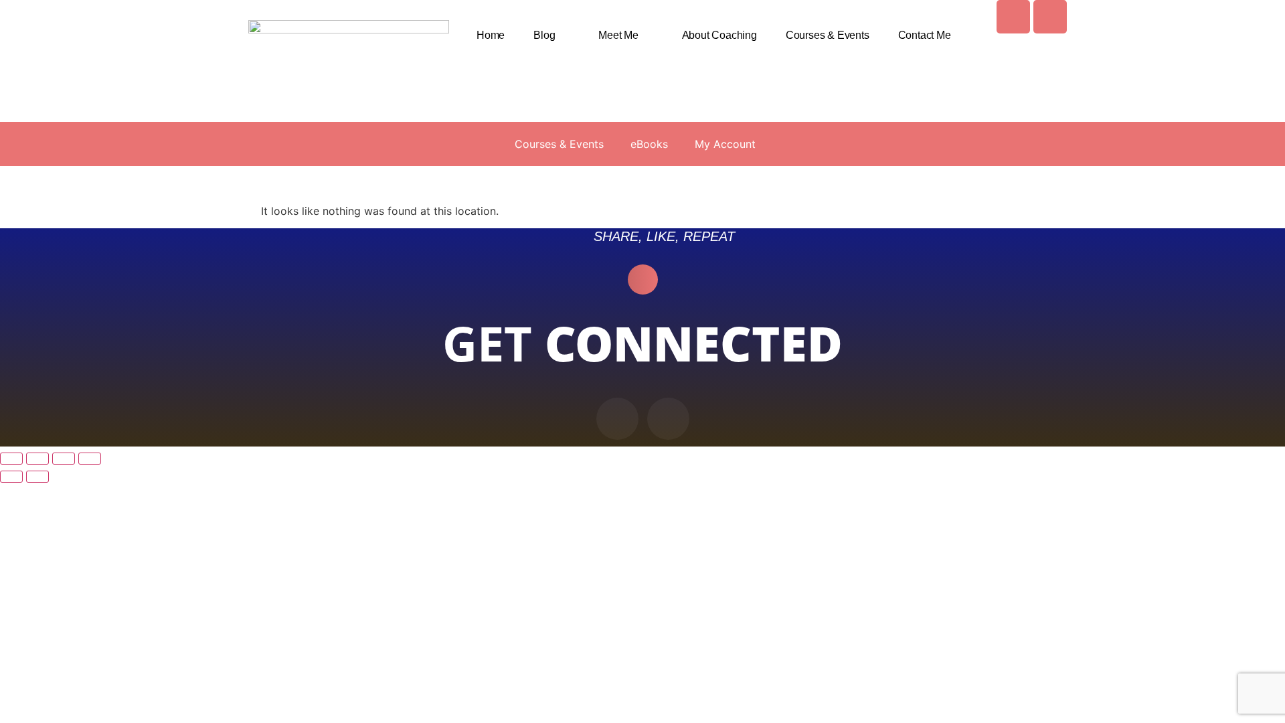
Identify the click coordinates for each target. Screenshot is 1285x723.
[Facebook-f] (617, 419)
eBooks (649, 144)
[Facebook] (1013, 16)
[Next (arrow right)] (37, 477)
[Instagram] (1050, 16)
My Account (725, 144)
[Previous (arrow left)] (11, 477)
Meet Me (618, 35)
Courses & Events (827, 35)
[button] (643, 279)
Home (491, 35)
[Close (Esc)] (89, 459)
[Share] (63, 459)
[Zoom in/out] (11, 459)
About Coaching (719, 35)
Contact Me (924, 35)
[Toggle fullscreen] (37, 459)
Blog (544, 35)
